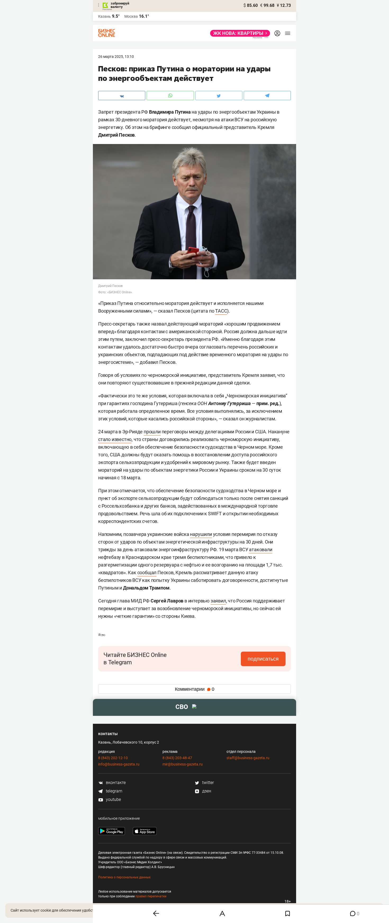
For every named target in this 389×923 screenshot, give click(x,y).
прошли (152, 431)
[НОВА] (238, 33)
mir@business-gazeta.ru (182, 764)
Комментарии (194, 689)
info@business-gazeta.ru (118, 764)
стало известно (115, 439)
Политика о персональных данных (124, 877)
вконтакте (115, 782)
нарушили (201, 534)
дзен (206, 791)
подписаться (263, 659)
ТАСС (221, 311)
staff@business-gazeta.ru (248, 758)
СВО (101, 635)
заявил (218, 601)
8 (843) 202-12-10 (113, 758)
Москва (131, 16)
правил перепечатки (150, 896)
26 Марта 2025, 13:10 (116, 56)
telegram (113, 791)
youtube (113, 799)
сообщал (147, 572)
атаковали (260, 549)
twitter (207, 782)
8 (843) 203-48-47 (177, 758)
